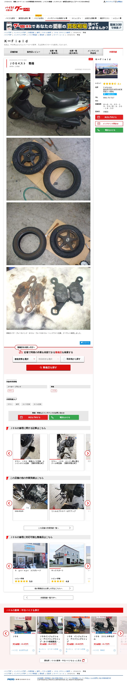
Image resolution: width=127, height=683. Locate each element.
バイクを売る (39, 18)
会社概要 (40, 678)
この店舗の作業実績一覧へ (48, 528)
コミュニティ (76, 18)
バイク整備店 (32, 35)
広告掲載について (77, 678)
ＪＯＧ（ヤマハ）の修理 (62, 32)
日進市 (49, 35)
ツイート (86, 342)
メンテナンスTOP (20, 32)
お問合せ (119, 1)
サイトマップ (110, 1)
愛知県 (42, 35)
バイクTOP (7, 32)
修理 (38, 32)
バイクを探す (10, 18)
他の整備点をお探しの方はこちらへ (48, 588)
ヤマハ (10, 391)
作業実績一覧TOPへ (48, 598)
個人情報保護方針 (105, 678)
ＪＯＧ (54, 391)
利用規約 (48, 678)
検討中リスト (105, 18)
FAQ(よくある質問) (91, 678)
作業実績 (31, 32)
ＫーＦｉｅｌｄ (59, 35)
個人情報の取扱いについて (61, 678)
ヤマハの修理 (46, 32)
